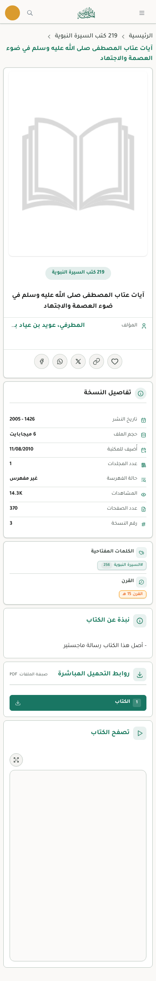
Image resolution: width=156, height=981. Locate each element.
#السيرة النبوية (123, 565)
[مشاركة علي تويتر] (78, 361)
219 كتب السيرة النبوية (86, 36)
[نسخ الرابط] (96, 361)
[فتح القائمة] (142, 13)
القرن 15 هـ (133, 594)
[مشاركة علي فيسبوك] (41, 361)
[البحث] (30, 13)
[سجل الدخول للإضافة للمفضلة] (114, 361)
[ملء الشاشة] (16, 760)
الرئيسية (141, 36)
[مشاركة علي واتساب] (59, 361)
